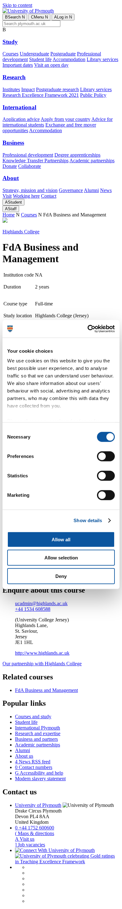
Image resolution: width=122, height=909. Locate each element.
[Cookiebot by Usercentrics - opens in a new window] (88, 329)
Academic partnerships (91, 160)
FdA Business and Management (46, 690)
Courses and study (33, 716)
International (19, 107)
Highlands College (21, 231)
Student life (40, 59)
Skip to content (17, 5)
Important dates (18, 65)
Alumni (91, 190)
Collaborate (29, 166)
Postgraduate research (57, 89)
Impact (28, 89)
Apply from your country (65, 119)
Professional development (28, 155)
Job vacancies (30, 844)
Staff (11, 208)
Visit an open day (51, 65)
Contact (48, 196)
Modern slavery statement (40, 778)
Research (14, 77)
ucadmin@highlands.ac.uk (41, 603)
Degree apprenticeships (77, 155)
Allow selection (61, 557)
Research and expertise (37, 733)
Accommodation (69, 59)
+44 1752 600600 (34, 827)
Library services (102, 59)
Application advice (21, 119)
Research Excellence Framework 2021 (41, 95)
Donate (10, 166)
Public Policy (93, 95)
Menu (39, 17)
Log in (63, 17)
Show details (88, 520)
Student (13, 202)
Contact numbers (33, 767)
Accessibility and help (39, 773)
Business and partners (36, 739)
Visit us (24, 839)
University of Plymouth (38, 805)
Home (9, 214)
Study (10, 42)
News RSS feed (32, 761)
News (106, 190)
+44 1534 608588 (32, 609)
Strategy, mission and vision (30, 190)
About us (24, 756)
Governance (71, 190)
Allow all (61, 539)
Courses (10, 53)
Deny (61, 576)
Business (13, 142)
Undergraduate (34, 53)
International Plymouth (37, 727)
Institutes (11, 89)
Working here (26, 196)
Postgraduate (63, 53)
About (11, 178)
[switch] (106, 456)
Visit (7, 196)
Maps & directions (34, 833)
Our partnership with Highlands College (42, 663)
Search (15, 17)
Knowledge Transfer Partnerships (36, 160)
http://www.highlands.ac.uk (42, 653)
